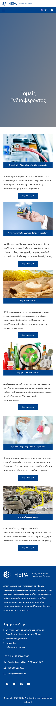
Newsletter (11, 643)
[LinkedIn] (21, 684)
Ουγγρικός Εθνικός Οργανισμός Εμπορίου (25, 630)
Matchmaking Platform (16, 639)
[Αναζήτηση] (52, 10)
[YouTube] (28, 684)
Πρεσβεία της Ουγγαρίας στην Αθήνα (23, 634)
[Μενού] (3, 10)
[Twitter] (14, 684)
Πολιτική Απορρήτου (15, 647)
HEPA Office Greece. (30, 698)
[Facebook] (7, 684)
